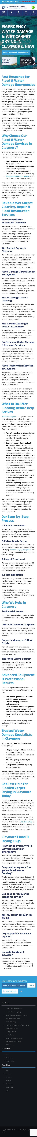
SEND (31, 985)
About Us (9, 1074)
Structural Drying (11, 1022)
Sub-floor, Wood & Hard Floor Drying (17, 1025)
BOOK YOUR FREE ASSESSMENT (16, 52)
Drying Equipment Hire (13, 1018)
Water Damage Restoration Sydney (16, 1015)
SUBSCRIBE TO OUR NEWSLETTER (14, 981)
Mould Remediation (11, 1028)
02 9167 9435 (26, 822)
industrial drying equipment (20, 550)
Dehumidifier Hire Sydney (13, 1041)
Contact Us (9, 1084)
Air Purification (10, 1035)
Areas (7, 1054)
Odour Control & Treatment (14, 1038)
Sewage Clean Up (11, 1031)
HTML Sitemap (10, 1045)
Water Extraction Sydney (13, 1012)
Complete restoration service (17, 176)
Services (8, 1077)
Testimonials (9, 1087)
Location (8, 1080)
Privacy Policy (10, 1061)
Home (7, 1070)
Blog (7, 1090)
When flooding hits (9, 416)
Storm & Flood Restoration (14, 1008)
